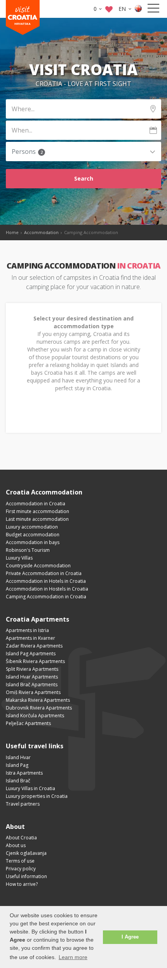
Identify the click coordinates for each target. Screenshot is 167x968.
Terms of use (20, 861)
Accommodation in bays (32, 542)
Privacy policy (21, 868)
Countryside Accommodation (38, 565)
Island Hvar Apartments (32, 676)
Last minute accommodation (37, 519)
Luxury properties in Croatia (37, 796)
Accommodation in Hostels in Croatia (47, 589)
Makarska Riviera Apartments (38, 700)
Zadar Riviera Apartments (34, 645)
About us (16, 845)
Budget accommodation (32, 534)
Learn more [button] (73, 957)
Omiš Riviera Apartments (33, 692)
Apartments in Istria (27, 630)
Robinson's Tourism (28, 550)
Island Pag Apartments (31, 653)
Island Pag (17, 765)
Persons (27, 152)
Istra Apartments (24, 773)
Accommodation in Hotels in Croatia (46, 581)
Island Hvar (18, 757)
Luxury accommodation (32, 527)
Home (12, 232)
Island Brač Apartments (31, 684)
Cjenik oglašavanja (26, 853)
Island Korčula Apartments (35, 715)
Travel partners (23, 804)
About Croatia (21, 837)
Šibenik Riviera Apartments (35, 661)
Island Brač (18, 780)
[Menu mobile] (153, 10)
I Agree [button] (130, 937)
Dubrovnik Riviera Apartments (39, 707)
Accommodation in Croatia (35, 503)
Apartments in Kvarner (30, 638)
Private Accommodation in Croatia (44, 573)
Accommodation (41, 232)
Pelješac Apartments (28, 723)
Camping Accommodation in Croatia (46, 596)
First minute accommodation (37, 511)
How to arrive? (22, 884)
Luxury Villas (19, 558)
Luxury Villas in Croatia (30, 788)
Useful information (26, 876)
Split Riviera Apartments (32, 669)
